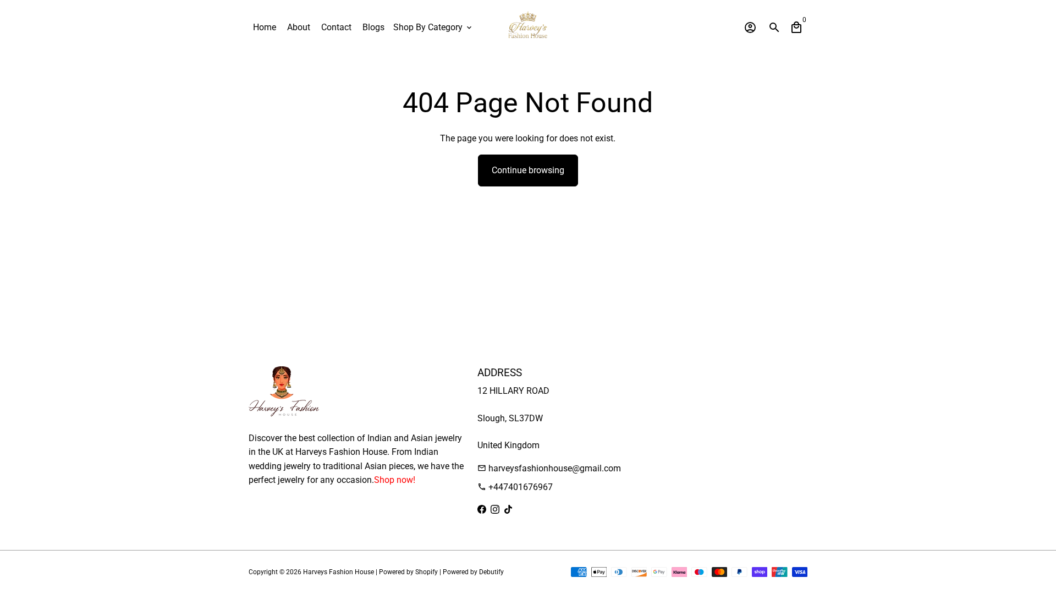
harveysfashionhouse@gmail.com (549, 468)
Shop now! (394, 480)
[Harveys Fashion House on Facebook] (481, 509)
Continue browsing (528, 170)
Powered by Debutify (473, 572)
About (298, 27)
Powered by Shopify (408, 572)
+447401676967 (515, 487)
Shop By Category (433, 27)
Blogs (373, 27)
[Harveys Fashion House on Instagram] (495, 509)
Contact (336, 27)
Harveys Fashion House (338, 572)
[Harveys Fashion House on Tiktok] (508, 509)
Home (264, 27)
